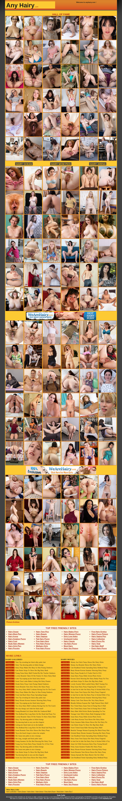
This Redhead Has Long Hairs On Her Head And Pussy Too (31, 714)
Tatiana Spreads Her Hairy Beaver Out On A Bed (82, 755)
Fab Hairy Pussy (43, 639)
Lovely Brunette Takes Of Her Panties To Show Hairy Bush (31, 676)
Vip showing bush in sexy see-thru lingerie (25, 722)
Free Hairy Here (42, 641)
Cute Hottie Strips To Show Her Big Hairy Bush (27, 670)
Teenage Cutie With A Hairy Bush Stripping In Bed (83, 714)
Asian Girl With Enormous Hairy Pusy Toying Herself (84, 744)
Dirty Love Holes (71, 636)
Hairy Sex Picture (71, 648)
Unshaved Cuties (71, 639)
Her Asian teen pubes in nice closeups (23, 736)
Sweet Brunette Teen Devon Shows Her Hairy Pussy (83, 752)
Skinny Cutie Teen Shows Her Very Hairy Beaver (82, 700)
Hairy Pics (68, 791)
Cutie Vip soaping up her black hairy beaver (25, 679)
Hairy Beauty (41, 634)
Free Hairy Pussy (43, 648)
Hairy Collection (98, 639)
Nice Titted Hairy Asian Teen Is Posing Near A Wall (83, 706)
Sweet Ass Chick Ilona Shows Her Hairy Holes (26, 758)
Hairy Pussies (14, 648)
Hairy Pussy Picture (100, 634)
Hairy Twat (96, 644)
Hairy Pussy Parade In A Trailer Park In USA (81, 673)
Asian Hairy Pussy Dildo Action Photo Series (81, 676)
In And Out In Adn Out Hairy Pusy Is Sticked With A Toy (85, 689)
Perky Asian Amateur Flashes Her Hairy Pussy (81, 747)
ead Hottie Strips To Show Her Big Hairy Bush (81, 681)
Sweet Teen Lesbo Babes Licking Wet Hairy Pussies (28, 681)
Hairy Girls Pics (14, 646)
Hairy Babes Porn (71, 632)
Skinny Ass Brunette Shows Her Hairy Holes (81, 665)
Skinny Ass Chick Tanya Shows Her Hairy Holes (82, 662)
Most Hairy (68, 646)
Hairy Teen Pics (42, 632)
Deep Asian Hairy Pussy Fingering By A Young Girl (83, 687)
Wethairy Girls (42, 646)
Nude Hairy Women (16, 644)
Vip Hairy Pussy (70, 644)
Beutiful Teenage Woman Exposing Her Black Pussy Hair (85, 730)
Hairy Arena (98, 164)
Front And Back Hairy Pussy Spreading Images (26, 695)
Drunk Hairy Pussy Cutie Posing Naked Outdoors (27, 684)
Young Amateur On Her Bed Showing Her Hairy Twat (29, 741)
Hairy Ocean (24, 164)
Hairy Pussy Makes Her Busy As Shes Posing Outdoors (29, 668)
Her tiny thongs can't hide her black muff (24, 708)
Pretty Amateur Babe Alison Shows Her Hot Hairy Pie (84, 722)
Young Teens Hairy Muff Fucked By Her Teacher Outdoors (30, 673)
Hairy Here (30, 791)
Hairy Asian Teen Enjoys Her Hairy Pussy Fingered (83, 692)
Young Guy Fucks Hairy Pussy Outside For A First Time (29, 744)
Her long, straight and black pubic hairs (24, 738)
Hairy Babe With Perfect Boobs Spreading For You (83, 711)
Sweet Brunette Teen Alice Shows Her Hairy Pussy (28, 687)
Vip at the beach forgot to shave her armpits (25, 733)
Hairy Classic (69, 641)
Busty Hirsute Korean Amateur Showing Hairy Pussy (28, 700)
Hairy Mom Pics (61, 164)
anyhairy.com (107, 798)
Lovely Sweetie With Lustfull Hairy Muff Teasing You (84, 684)
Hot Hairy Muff (98, 646)
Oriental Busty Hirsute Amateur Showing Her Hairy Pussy (85, 733)
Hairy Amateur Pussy (17, 639)
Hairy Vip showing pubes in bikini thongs (24, 665)
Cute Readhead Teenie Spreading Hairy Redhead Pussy (84, 668)
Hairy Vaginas (41, 636)
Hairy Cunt (12, 641)
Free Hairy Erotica (99, 632)
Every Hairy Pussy (99, 648)
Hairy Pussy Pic (98, 641)
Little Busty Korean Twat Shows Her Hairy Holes (82, 719)
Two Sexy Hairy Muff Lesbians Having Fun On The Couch (31, 689)
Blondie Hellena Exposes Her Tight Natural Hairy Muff (84, 703)
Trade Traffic (61, 795)
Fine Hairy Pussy (43, 644)
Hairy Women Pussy (72, 634)
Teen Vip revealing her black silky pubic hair (26, 662)
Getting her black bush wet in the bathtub (24, 725)
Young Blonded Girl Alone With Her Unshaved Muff (28, 711)
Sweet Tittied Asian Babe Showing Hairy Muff (81, 728)
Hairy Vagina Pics (99, 636)
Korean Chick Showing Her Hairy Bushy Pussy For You (85, 679)
